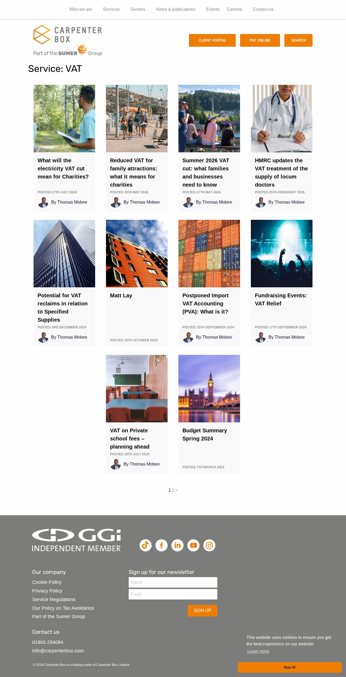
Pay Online (260, 40)
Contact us (263, 9)
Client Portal (212, 40)
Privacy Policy (47, 591)
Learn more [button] (258, 651)
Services (111, 9)
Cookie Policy (47, 582)
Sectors (138, 9)
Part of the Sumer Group (58, 616)
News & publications (175, 9)
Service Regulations (53, 599)
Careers (234, 9)
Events (212, 9)
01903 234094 (47, 642)
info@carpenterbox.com (58, 651)
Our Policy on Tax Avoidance (63, 608)
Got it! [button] (290, 667)
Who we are (80, 9)
